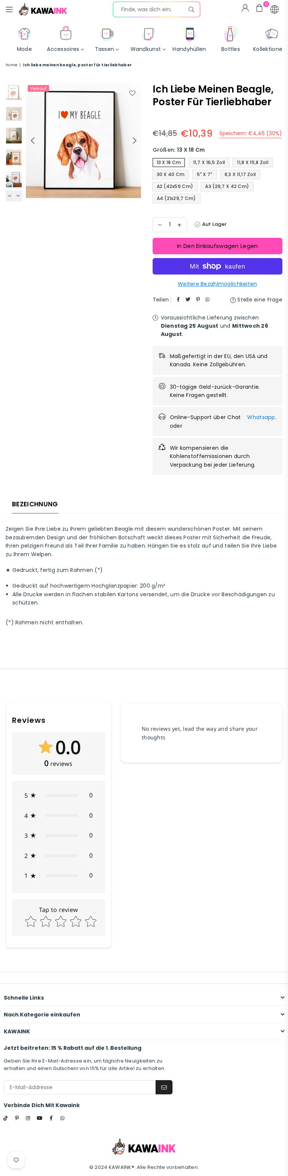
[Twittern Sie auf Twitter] (188, 299)
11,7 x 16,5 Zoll (209, 162)
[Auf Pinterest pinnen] (198, 299)
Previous (32, 140)
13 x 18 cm (169, 162)
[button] (274, 9)
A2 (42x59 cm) (175, 186)
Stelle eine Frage (259, 299)
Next (134, 140)
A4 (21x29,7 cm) (176, 198)
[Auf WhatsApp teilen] (208, 299)
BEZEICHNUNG (35, 504)
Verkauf (38, 88)
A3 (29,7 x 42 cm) (227, 186)
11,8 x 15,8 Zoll (252, 162)
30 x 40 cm (171, 174)
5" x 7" (205, 174)
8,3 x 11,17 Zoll (240, 174)
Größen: (179, 150)
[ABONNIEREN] (164, 1087)
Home (11, 65)
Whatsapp (261, 417)
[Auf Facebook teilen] (178, 299)
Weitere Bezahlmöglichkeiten (217, 284)
